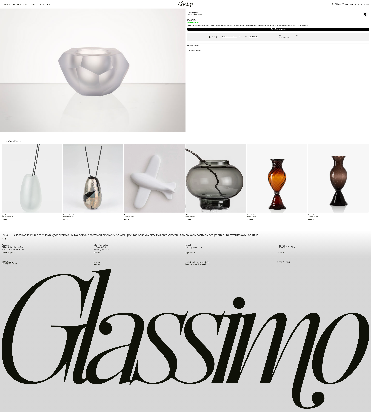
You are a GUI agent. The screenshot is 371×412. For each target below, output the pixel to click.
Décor (19, 4)
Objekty (33, 4)
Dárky (13, 4)
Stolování (26, 4)
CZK (354, 4)
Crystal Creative (197, 14)
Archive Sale (6, 4)
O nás (48, 4)
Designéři (41, 4)
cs (364, 4)
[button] (345, 4)
